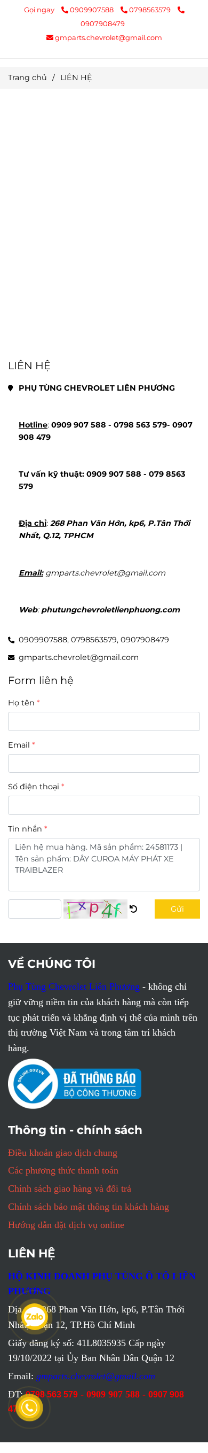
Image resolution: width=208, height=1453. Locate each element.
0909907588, (44, 639)
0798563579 (150, 9)
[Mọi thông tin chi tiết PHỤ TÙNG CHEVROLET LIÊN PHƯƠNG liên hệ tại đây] (133, 909)
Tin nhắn (25, 829)
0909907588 (92, 9)
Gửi (177, 909)
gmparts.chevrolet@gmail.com (108, 37)
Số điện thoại (33, 786)
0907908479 (145, 639)
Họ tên (21, 703)
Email (19, 745)
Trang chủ (27, 77)
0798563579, (94, 639)
